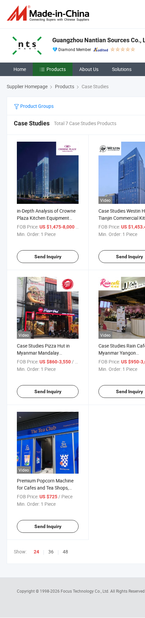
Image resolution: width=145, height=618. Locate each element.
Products (56, 69)
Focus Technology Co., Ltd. (85, 591)
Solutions (122, 69)
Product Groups (36, 106)
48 (65, 551)
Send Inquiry (47, 256)
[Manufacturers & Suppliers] (49, 13)
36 (51, 551)
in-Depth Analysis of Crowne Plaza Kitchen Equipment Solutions (46, 218)
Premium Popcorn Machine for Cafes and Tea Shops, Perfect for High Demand (45, 487)
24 (36, 551)
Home (19, 69)
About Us (88, 69)
